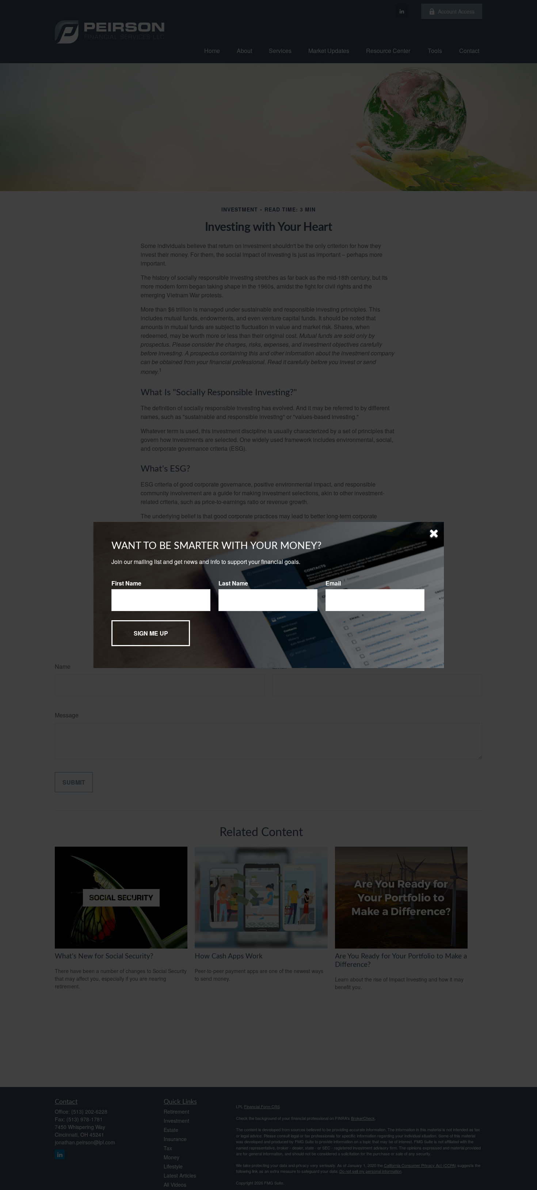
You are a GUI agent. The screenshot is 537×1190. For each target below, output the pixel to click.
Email (333, 583)
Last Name (233, 583)
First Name (126, 583)
